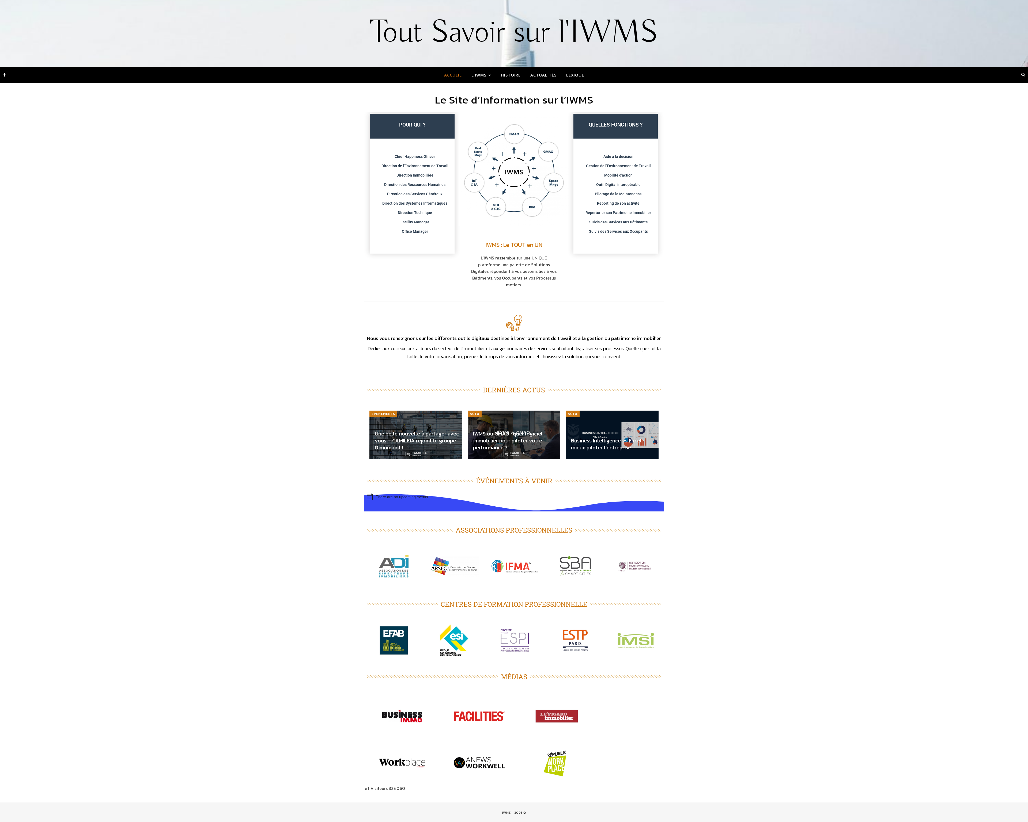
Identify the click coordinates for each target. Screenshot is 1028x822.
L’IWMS (478, 75)
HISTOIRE (511, 75)
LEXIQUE (575, 75)
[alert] (514, 497)
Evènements (383, 414)
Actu (474, 414)
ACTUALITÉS (543, 75)
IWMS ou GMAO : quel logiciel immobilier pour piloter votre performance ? (508, 441)
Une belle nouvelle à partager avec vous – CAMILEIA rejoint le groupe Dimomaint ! (417, 441)
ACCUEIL (453, 75)
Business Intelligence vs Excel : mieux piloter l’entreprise (607, 444)
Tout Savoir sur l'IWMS (514, 33)
